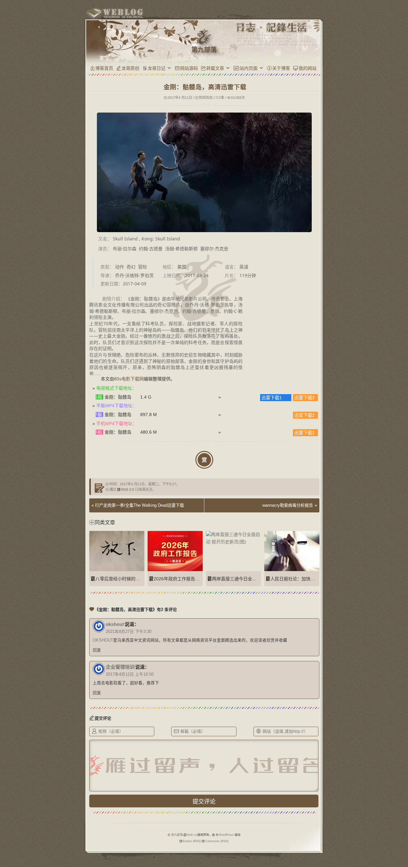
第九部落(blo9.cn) (184, 834)
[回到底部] (332, 840)
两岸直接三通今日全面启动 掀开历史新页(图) (256, 578)
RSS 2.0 (127, 489)
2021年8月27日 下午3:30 (128, 631)
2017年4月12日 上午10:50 (130, 674)
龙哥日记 (156, 68)
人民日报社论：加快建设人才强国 (303, 578)
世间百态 (206, 97)
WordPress (226, 834)
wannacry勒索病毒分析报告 (287, 505)
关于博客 (281, 68)
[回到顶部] (332, 828)
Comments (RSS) (217, 841)
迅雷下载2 (304, 397)
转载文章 (215, 68)
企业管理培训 (120, 667)
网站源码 (189, 68)
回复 (97, 650)
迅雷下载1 (271, 397)
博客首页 (104, 68)
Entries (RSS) (192, 841)
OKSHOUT (103, 640)
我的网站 (308, 68)
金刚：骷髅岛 (118, 397)
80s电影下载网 (129, 378)
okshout (115, 624)
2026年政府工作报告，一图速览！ (188, 578)
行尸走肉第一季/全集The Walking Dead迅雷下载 (139, 505)
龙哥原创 (130, 68)
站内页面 (249, 68)
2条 (221, 97)
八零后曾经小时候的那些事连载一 (128, 578)
